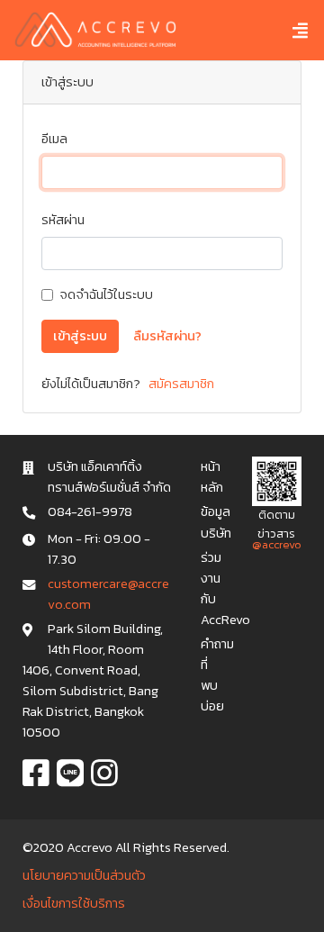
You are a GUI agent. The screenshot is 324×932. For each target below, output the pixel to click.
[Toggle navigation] (287, 30)
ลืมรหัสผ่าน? (167, 336)
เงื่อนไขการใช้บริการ (73, 903)
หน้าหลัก (212, 477)
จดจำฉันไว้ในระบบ (106, 294)
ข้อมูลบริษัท (216, 522)
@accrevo (277, 544)
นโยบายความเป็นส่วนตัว (84, 875)
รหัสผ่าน (63, 220)
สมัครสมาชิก (180, 384)
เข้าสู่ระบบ (80, 336)
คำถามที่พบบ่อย (217, 675)
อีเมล (54, 139)
